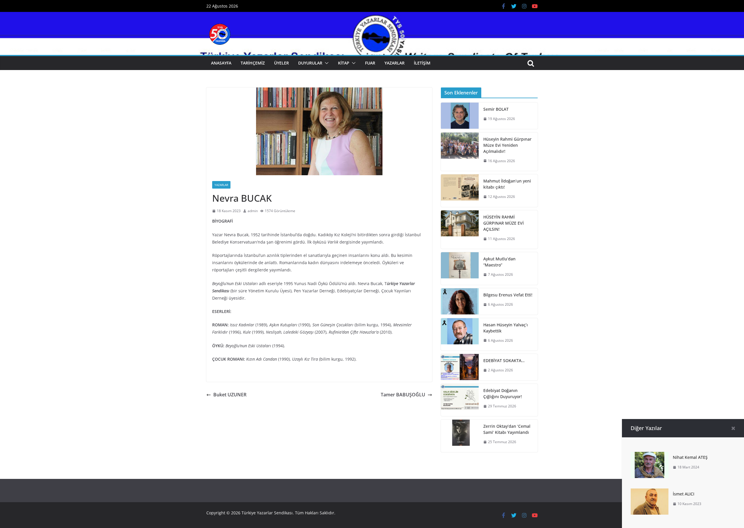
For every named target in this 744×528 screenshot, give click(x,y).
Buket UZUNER (229, 394)
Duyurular (310, 63)
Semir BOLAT (496, 109)
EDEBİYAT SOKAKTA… (504, 360)
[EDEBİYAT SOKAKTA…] (460, 367)
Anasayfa (221, 63)
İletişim (422, 63)
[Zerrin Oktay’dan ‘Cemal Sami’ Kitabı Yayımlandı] (460, 436)
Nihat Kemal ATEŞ (690, 457)
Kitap (343, 63)
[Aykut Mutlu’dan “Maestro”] (460, 268)
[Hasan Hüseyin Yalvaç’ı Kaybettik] (460, 334)
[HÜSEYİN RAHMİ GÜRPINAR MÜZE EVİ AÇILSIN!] (460, 229)
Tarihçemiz (253, 63)
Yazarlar (394, 63)
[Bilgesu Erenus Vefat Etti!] (460, 301)
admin (253, 210)
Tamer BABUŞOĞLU (403, 394)
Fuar (370, 63)
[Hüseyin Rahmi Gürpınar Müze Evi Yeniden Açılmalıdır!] (460, 152)
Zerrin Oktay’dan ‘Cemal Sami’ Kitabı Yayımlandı (506, 429)
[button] (325, 63)
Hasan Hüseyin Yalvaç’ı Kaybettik (505, 328)
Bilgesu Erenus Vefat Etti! (507, 295)
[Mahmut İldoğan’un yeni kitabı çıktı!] (460, 190)
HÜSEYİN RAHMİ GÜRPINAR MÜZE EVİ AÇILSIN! (503, 223)
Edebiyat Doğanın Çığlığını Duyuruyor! (502, 393)
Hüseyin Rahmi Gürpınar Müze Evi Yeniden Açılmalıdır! (507, 145)
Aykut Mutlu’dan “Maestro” (499, 262)
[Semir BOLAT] (460, 116)
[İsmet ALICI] (649, 492)
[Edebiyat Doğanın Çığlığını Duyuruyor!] (460, 400)
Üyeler (281, 63)
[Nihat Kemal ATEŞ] (649, 456)
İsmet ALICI (683, 494)
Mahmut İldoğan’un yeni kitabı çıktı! (507, 184)
